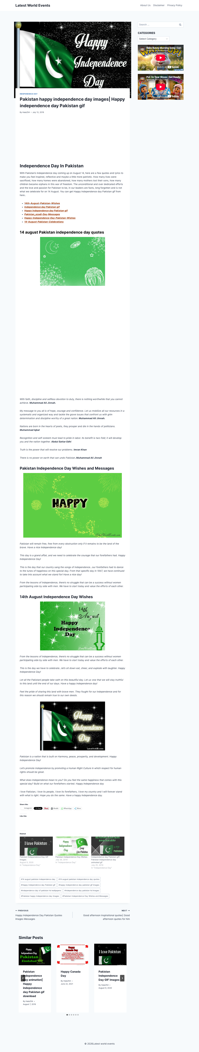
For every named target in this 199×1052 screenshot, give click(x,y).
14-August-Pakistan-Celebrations (44, 221)
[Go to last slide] (23, 978)
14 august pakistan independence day (38, 879)
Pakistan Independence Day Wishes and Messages (85, 896)
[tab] (67, 1014)
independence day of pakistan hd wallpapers (41, 890)
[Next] (122, 978)
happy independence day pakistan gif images (79, 885)
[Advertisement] (72, 137)
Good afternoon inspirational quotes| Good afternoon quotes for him (106, 914)
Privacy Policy (174, 5)
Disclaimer (158, 5)
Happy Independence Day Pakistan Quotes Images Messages (38, 914)
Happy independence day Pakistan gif (46, 210)
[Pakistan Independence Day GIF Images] (36, 846)
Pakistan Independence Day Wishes (71, 857)
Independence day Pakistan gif (42, 207)
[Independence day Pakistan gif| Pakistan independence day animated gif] (107, 846)
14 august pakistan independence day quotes (79, 879)
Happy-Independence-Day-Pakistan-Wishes (50, 218)
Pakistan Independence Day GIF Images (109, 975)
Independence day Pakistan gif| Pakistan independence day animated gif (105, 859)
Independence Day (29, 94)
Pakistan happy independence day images (40, 896)
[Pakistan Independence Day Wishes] (72, 846)
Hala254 (26, 112)
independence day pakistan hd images (81, 890)
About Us (145, 5)
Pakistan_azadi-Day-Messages (42, 214)
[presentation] (35, 954)
